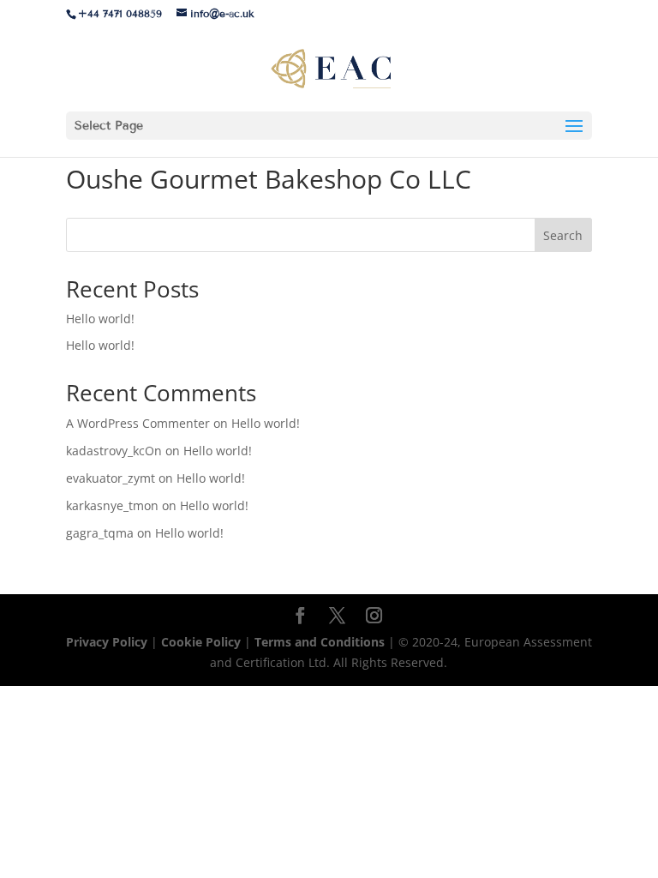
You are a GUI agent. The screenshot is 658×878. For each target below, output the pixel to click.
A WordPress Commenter (138, 423)
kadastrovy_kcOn (114, 450)
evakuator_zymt (110, 478)
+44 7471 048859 (120, 13)
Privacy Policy (108, 642)
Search (563, 235)
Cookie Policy (201, 642)
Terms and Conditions (321, 642)
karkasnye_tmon (112, 505)
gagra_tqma (100, 533)
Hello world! (100, 318)
